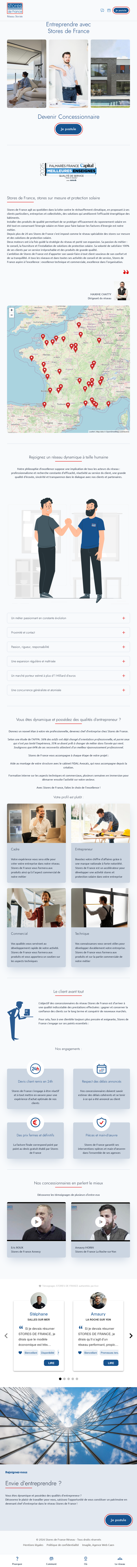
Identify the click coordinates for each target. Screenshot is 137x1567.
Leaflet (92, 431)
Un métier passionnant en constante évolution (38, 618)
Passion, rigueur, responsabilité (30, 647)
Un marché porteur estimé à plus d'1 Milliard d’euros (43, 675)
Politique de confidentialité (63, 1544)
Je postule (121, 10)
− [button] (12, 315)
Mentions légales (33, 1544)
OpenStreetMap (112, 431)
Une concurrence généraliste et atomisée (36, 690)
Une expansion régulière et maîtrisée (33, 661)
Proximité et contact (23, 632)
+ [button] (12, 310)
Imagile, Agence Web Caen (98, 1544)
